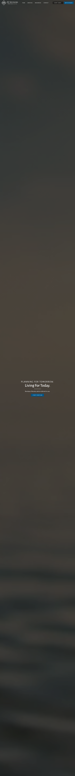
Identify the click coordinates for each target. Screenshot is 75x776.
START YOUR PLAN (37, 395)
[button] (23, 3)
